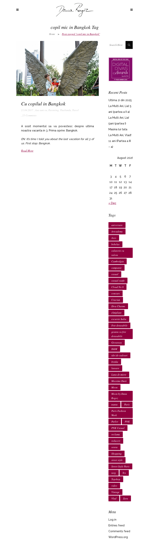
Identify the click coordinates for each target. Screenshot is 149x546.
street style (117, 460)
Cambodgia (117, 261)
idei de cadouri (119, 355)
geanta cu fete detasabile (118, 334)
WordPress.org (118, 537)
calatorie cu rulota (117, 253)
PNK (127, 421)
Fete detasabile (119, 325)
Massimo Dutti (119, 381)
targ (113, 473)
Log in (112, 519)
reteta (114, 447)
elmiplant (116, 312)
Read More (27, 150)
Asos (113, 238)
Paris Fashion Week (118, 413)
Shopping (116, 453)
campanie (116, 268)
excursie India (118, 319)
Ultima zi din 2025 (120, 100)
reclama (115, 434)
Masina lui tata (117, 129)
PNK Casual (118, 428)
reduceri (115, 441)
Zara (125, 498)
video (114, 485)
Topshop (115, 479)
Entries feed (116, 525)
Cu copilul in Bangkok (43, 103)
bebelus (115, 244)
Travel (75, 110)
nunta (114, 404)
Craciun (115, 300)
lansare (115, 368)
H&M (114, 349)
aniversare (117, 225)
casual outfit (118, 280)
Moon (114, 387)
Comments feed (119, 531)
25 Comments (29, 115)
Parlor (114, 421)
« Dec (112, 203)
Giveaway (116, 342)
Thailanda (65, 110)
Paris (127, 404)
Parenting (53, 110)
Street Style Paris (120, 466)
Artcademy (117, 231)
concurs (115, 293)
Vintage (115, 492)
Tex (124, 473)
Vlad (113, 498)
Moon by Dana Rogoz (119, 396)
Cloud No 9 (117, 287)
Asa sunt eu (41, 110)
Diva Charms (118, 306)
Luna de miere (118, 374)
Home (52, 34)
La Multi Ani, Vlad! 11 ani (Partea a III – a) (119, 141)
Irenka (114, 361)
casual (114, 274)
